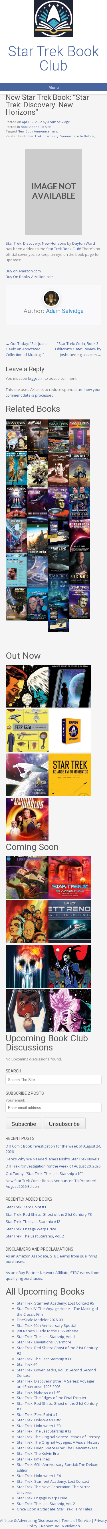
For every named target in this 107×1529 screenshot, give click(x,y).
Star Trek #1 (27, 1364)
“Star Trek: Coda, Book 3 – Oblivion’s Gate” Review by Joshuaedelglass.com (78, 349)
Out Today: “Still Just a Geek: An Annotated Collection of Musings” (27, 349)
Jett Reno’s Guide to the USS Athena (47, 1330)
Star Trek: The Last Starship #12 (33, 1221)
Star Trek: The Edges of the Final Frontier (51, 1397)
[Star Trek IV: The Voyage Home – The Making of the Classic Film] (70, 897)
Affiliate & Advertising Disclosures (29, 1520)
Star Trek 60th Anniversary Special (46, 1325)
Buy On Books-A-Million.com (30, 276)
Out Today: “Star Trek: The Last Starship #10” (44, 1173)
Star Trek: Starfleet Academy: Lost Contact (53, 1481)
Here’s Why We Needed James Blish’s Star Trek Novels (52, 1159)
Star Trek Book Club (53, 58)
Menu (54, 87)
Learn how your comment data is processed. (53, 392)
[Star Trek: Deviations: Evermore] (70, 986)
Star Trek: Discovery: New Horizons (36, 243)
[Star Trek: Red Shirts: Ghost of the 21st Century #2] (27, 1030)
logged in (36, 378)
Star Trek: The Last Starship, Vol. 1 (46, 1336)
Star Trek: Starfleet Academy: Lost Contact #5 (55, 1303)
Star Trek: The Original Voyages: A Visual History (58, 1442)
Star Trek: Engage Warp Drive (31, 1228)
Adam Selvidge (58, 122)
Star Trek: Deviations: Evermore (44, 1342)
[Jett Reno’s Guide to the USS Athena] (70, 941)
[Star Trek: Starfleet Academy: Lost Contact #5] (27, 897)
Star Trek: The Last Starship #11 (44, 1358)
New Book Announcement (38, 131)
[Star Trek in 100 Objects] (27, 750)
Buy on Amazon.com (23, 271)
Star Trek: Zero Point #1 (26, 1206)
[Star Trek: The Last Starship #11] (70, 1030)
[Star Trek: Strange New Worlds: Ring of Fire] (27, 839)
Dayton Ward (83, 243)
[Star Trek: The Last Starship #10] (27, 706)
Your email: (15, 1100)
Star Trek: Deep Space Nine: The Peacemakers (57, 1447)
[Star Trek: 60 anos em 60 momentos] (70, 794)
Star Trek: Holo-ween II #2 (39, 1419)
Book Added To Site (36, 126)
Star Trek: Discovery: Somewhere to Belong (61, 136)
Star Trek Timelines (33, 1459)
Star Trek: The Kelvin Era (38, 1453)
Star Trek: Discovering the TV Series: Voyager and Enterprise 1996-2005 (55, 1384)
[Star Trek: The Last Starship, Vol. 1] (27, 986)
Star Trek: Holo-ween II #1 (39, 1392)
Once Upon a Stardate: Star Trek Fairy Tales (54, 1509)
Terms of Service (76, 1520)
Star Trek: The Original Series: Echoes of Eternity (58, 1436)
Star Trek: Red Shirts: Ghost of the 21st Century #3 (49, 1214)
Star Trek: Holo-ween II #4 (39, 1475)
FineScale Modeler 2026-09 (40, 1319)
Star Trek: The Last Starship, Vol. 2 (35, 1236)
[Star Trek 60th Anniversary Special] (27, 941)
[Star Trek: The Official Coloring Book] (27, 794)
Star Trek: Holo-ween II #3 (39, 1425)
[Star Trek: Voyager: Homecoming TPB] (70, 706)
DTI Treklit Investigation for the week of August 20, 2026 (53, 1166)
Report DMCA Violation (60, 1525)
